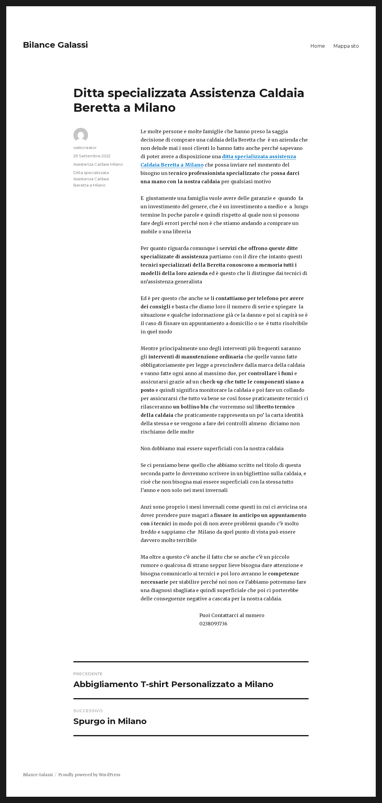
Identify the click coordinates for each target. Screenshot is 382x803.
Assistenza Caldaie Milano (98, 164)
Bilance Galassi (55, 45)
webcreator (85, 147)
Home (317, 46)
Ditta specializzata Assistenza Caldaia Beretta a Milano (91, 178)
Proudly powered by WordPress (89, 774)
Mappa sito (346, 46)
